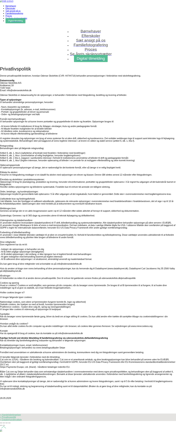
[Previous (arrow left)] (1, 425)
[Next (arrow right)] (4, 425)
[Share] (4, 422)
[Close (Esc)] (1, 422)
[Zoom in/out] (9, 422)
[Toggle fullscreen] (7, 422)
